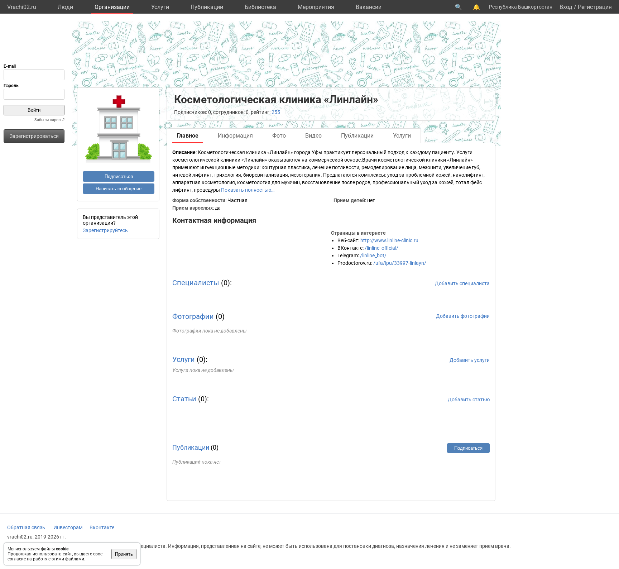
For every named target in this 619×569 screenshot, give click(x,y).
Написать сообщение (118, 188)
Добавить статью (469, 399)
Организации (112, 7)
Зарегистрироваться (34, 136)
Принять (124, 554)
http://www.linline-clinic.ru (389, 240)
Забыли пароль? (49, 120)
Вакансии (369, 7)
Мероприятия (316, 7)
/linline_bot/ (373, 255)
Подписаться (119, 176)
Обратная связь (26, 527)
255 (276, 112)
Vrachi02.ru (21, 7)
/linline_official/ (381, 248)
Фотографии (193, 316)
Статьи (184, 399)
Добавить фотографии (463, 316)
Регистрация (595, 7)
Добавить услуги (470, 360)
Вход (566, 7)
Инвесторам (67, 527)
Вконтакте (102, 527)
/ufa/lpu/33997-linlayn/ (399, 263)
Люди (65, 7)
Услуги (160, 7)
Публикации (207, 7)
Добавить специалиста (462, 283)
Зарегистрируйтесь (105, 230)
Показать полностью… (247, 190)
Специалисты (195, 282)
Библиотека (260, 7)
